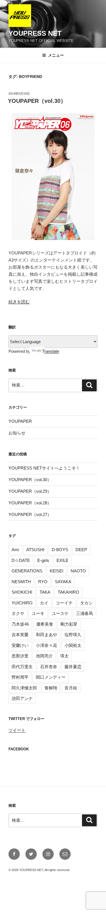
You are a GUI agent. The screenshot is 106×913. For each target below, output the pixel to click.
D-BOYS (60, 549)
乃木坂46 (20, 624)
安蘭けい (20, 645)
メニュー (56, 55)
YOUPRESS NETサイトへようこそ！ (44, 468)
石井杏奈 (48, 666)
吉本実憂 (20, 634)
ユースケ (60, 613)
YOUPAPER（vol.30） (37, 101)
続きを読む (19, 301)
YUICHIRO (22, 602)
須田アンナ (22, 698)
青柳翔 (50, 687)
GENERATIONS (27, 570)
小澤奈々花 (46, 645)
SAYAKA (63, 581)
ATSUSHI (35, 549)
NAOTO (78, 570)
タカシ (86, 602)
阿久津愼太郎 (24, 687)
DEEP (81, 549)
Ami (15, 549)
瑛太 (64, 655)
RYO (42, 581)
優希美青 (44, 624)
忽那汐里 (20, 655)
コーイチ (64, 602)
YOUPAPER (20, 421)
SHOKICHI (22, 592)
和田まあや (46, 634)
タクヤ (18, 613)
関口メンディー (51, 677)
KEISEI (56, 570)
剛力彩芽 (68, 624)
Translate (50, 351)
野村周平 (20, 677)
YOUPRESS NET (35, 33)
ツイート (16, 730)
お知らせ (16, 432)
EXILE (62, 560)
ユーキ (38, 613)
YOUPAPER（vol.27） (29, 514)
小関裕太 (72, 645)
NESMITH (21, 581)
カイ (44, 602)
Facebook (18, 749)
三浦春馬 (84, 613)
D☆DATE (21, 560)
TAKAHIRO (68, 592)
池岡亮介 (44, 655)
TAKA (45, 592)
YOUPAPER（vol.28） (29, 502)
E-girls (43, 560)
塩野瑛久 (72, 634)
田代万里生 (22, 666)
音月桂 (70, 687)
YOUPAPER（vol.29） (29, 491)
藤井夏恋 (72, 666)
